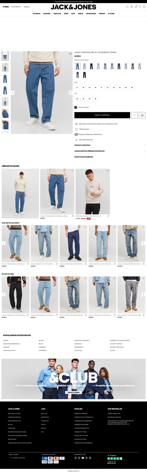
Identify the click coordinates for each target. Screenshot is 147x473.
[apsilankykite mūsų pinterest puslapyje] (86, 458)
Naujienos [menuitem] (36, 13)
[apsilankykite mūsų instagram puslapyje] (79, 458)
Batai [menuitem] (73, 13)
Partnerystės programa (17, 432)
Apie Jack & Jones (14, 413)
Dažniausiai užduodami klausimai (20, 443)
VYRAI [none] (6, 7)
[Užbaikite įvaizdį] (70, 53)
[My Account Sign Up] (73, 379)
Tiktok (43, 424)
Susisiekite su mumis (81, 424)
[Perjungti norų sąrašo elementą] (134, 115)
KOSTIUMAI (77, 344)
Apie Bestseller (115, 409)
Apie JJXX (44, 413)
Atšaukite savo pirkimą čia (83, 417)
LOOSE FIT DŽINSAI (116, 344)
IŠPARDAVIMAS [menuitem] (91, 13)
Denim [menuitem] (66, 13)
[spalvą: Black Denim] (91, 66)
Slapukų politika (80, 439)
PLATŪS (112, 350)
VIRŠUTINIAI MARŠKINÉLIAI (11, 344)
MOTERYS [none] (16, 7)
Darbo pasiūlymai (114, 413)
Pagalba (78, 409)
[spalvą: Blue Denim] (77, 66)
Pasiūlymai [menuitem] (57, 13)
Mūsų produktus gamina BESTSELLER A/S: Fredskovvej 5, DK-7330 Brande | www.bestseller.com (121, 422)
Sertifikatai (12, 439)
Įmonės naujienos (114, 417)
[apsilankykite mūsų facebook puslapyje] (75, 458)
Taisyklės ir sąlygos (81, 428)
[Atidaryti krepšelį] (144, 7)
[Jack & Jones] (73, 9)
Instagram (45, 417)
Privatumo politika (81, 435)
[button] (77, 87)
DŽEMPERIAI (43, 350)
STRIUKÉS (6, 347)
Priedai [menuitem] (80, 13)
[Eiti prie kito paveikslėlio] (5, 132)
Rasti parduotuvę (14, 421)
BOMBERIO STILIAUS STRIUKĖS (120, 340)
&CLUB (10, 424)
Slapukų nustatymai (73, 471)
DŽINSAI (5, 340)
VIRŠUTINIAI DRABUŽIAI (81, 340)
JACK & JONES (14, 409)
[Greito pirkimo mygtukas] (72, 216)
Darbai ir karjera (14, 417)
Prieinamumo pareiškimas (83, 443)
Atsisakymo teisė (80, 432)
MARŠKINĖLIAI (78, 347)
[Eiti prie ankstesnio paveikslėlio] (5, 53)
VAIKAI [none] (26, 7)
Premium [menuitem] (102, 13)
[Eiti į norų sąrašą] (140, 7)
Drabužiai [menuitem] (46, 13)
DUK (42, 432)
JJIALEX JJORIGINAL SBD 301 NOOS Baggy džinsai (95, 52)
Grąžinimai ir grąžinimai (83, 421)
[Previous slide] (3, 243)
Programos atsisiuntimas (17, 435)
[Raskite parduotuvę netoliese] (131, 7)
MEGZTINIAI (78, 350)
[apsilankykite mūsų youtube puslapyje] (83, 458)
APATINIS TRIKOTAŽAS (117, 347)
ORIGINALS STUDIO (9, 350)
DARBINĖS (42, 347)
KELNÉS (41, 340)
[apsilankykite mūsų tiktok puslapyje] (90, 458)
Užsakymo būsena (80, 413)
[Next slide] (143, 243)
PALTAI (41, 344)
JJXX (43, 409)
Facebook (45, 421)
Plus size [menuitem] (111, 13)
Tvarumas (11, 428)
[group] (16, 247)
